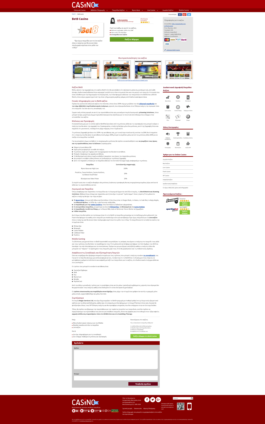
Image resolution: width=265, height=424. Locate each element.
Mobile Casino (184, 10)
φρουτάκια (80, 200)
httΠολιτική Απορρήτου (85, 421)
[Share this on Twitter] (189, 14)
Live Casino (151, 10)
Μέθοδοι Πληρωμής (98, 10)
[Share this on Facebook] (180, 14)
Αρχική (74, 14)
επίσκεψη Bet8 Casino (173, 50)
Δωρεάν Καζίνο (168, 10)
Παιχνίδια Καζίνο (118, 10)
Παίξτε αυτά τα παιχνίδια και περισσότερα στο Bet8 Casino (132, 80)
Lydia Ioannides (122, 20)
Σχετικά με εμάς (127, 408)
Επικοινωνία (138, 408)
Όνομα (77, 374)
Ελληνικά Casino (80, 10)
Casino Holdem (139, 207)
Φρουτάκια (136, 10)
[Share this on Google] (184, 14)
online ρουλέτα (96, 205)
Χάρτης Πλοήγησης (149, 408)
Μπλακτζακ (114, 207)
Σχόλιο (76, 348)
